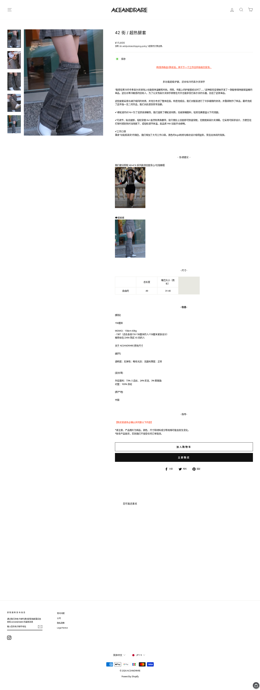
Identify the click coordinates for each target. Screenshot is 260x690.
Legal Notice (62, 627)
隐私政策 (61, 623)
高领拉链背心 (148, 165)
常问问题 (61, 613)
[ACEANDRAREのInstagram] (9, 638)
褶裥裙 (120, 217)
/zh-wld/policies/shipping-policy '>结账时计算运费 (140, 46)
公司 (59, 618)
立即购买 (184, 457)
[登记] (40, 627)
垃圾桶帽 (160, 165)
